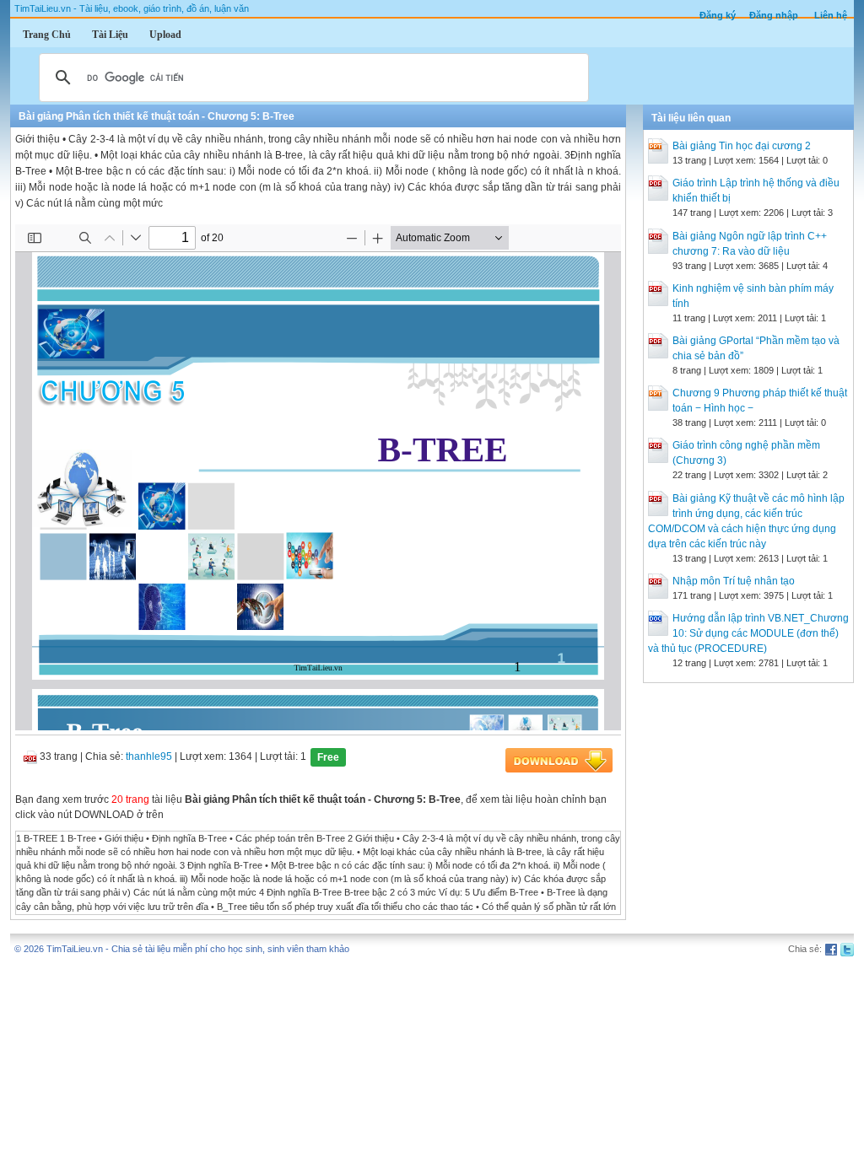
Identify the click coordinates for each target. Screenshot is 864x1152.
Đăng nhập (773, 15)
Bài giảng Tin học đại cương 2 (741, 146)
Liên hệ (830, 15)
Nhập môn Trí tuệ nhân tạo (733, 581)
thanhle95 (149, 756)
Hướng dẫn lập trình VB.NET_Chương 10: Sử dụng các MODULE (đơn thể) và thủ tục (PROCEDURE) (748, 633)
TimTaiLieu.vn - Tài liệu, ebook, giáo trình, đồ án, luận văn (131, 8)
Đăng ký (717, 15)
